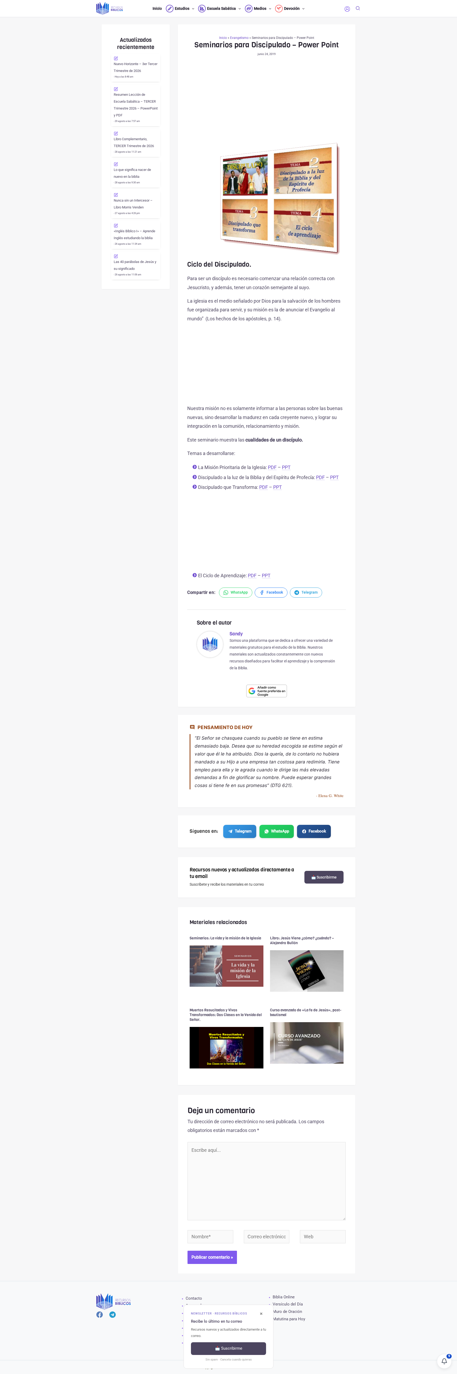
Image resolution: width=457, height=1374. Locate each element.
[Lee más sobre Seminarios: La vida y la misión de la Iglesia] (226, 965)
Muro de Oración (287, 1311)
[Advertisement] (266, 103)
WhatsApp (280, 831)
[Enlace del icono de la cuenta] (347, 9)
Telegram (243, 831)
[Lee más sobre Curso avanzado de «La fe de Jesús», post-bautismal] (307, 1042)
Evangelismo (239, 38)
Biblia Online (284, 1297)
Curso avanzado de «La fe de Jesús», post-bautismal (305, 1012)
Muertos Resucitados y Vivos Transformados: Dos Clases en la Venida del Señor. (226, 1015)
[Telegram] (112, 1314)
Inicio (223, 38)
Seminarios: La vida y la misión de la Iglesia (225, 938)
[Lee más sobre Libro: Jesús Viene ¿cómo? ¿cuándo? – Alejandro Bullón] (307, 970)
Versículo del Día (288, 1304)
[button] (191, 8)
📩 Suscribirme (324, 877)
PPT (286, 467)
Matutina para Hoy (289, 1319)
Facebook (317, 831)
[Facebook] (99, 1314)
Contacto (194, 1298)
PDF (272, 467)
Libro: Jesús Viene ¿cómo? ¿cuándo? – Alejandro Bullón (302, 940)
